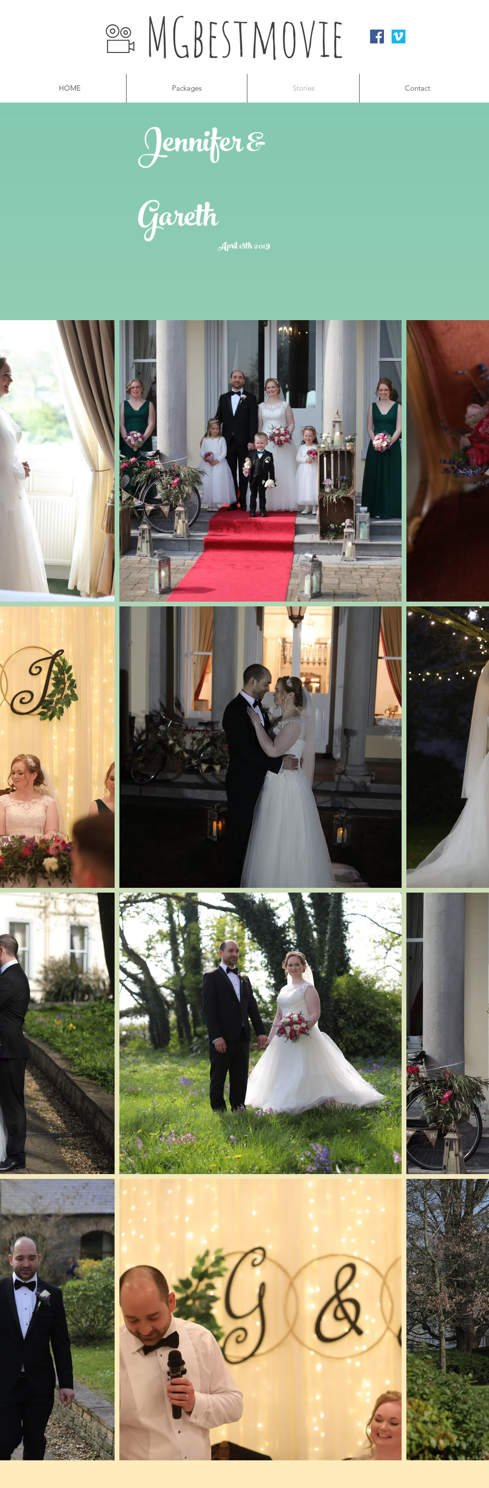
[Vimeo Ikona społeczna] (398, 36)
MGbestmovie (244, 36)
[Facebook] (377, 36)
